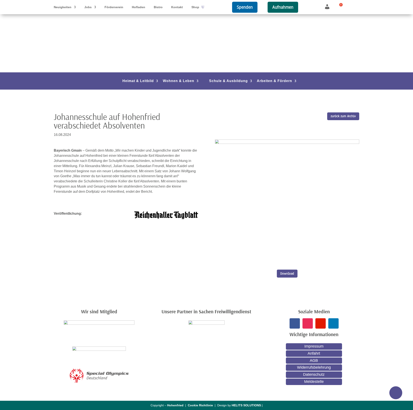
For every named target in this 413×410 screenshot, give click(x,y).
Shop (195, 7)
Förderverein (114, 7)
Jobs (88, 7)
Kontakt (177, 7)
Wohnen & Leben (178, 81)
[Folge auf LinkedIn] (333, 323)
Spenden (245, 7)
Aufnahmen (282, 7)
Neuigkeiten (62, 7)
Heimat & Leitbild (138, 81)
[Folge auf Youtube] (320, 323)
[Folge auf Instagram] (307, 323)
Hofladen (138, 7)
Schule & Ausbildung (228, 81)
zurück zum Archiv (343, 116)
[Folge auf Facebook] (294, 323)
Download (287, 273)
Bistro (158, 7)
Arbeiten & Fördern (274, 81)
